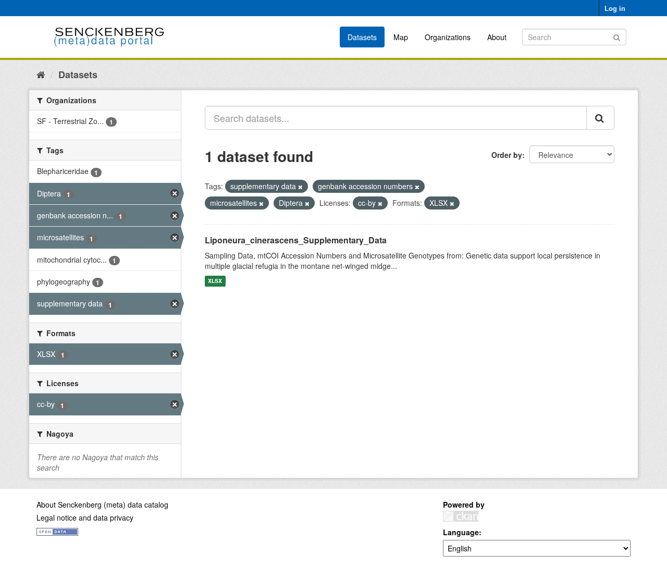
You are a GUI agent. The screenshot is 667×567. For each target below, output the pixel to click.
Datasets (362, 37)
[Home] (40, 74)
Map (400, 37)
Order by (506, 155)
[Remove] (300, 186)
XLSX (215, 281)
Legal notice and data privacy (84, 517)
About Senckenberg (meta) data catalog (102, 504)
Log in (614, 8)
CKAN (460, 516)
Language (461, 532)
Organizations (448, 37)
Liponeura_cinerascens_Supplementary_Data (296, 240)
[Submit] (616, 36)
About (497, 37)
